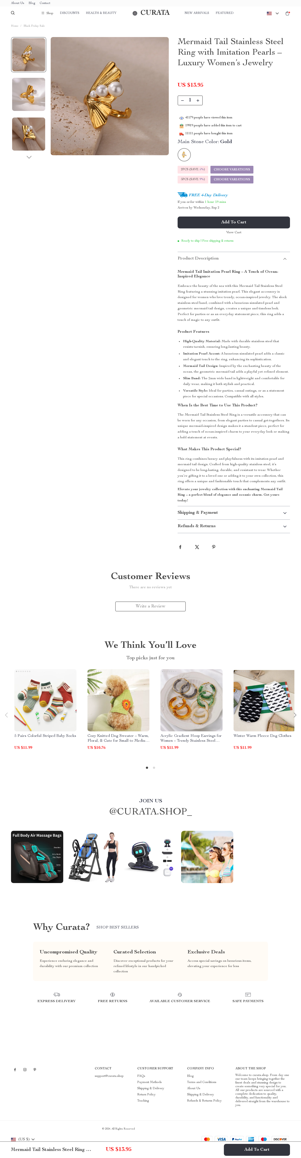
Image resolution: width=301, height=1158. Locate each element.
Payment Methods (149, 1082)
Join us (150, 801)
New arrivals (197, 13)
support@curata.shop (109, 1076)
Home (14, 26)
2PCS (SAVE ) (193, 169)
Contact (45, 3)
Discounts (69, 13)
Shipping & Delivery (150, 1088)
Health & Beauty (101, 13)
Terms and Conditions (201, 1082)
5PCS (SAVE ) (193, 179)
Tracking (143, 1100)
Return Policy (146, 1094)
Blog (32, 3)
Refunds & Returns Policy (204, 1100)
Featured (225, 13)
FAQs (141, 1076)
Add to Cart (256, 1150)
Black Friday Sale (34, 26)
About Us (17, 3)
